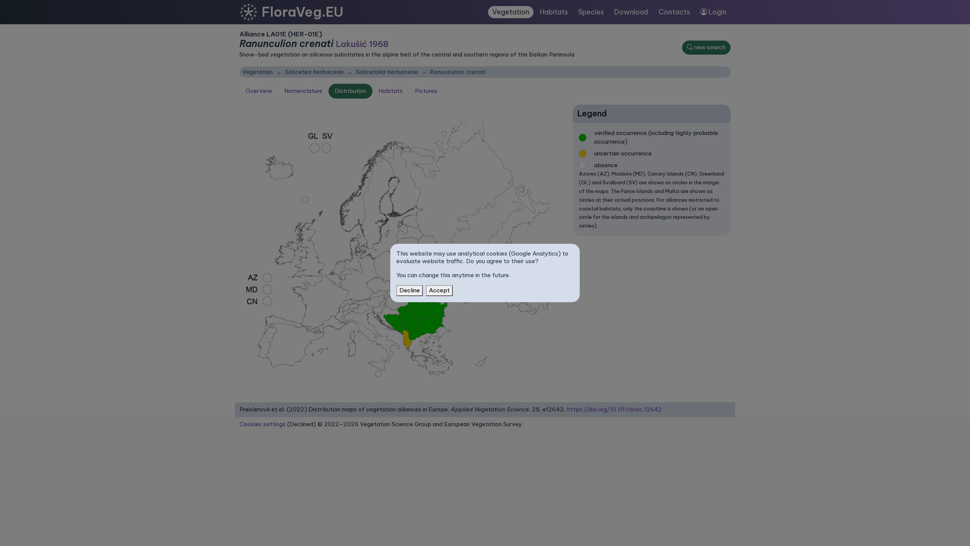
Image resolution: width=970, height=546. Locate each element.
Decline (409, 290)
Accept (439, 290)
